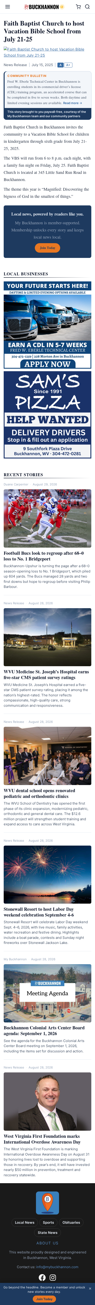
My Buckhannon (15, 959)
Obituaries (71, 1222)
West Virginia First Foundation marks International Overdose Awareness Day (42, 1139)
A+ (68, 65)
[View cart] (78, 6)
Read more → (72, 103)
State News (47, 1232)
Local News (24, 1222)
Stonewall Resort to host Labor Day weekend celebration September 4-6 (39, 912)
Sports (48, 1222)
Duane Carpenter (16, 484)
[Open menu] (8, 7)
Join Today (44, 1299)
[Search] (87, 7)
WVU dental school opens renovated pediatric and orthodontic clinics (39, 793)
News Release (14, 603)
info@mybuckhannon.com (57, 1267)
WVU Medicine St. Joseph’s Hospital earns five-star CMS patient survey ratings (46, 674)
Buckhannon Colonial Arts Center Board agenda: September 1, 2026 (44, 1030)
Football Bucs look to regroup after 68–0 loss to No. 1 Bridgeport (44, 556)
